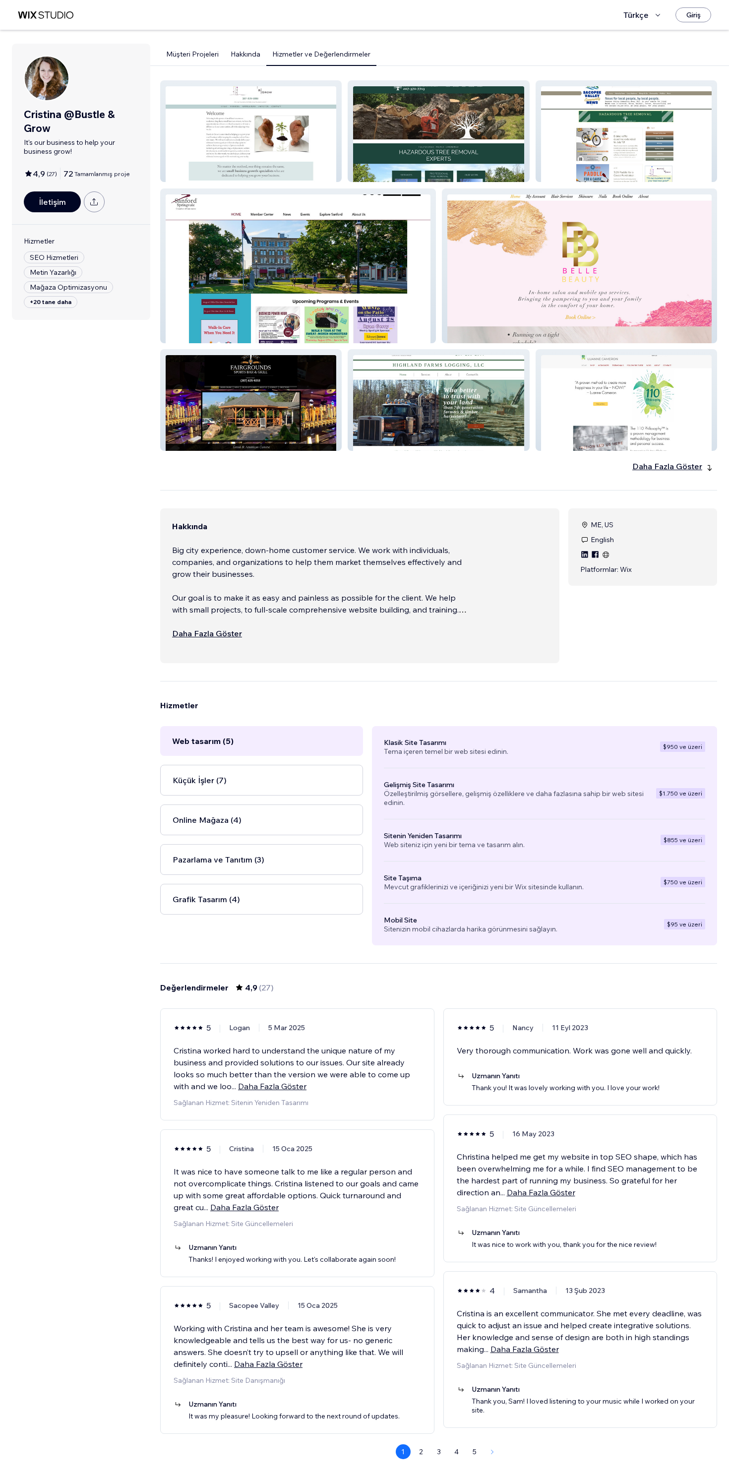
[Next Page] (492, 1451)
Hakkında (245, 54)
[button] (251, 131)
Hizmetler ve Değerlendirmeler (321, 54)
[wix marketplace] (45, 15)
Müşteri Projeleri (192, 54)
